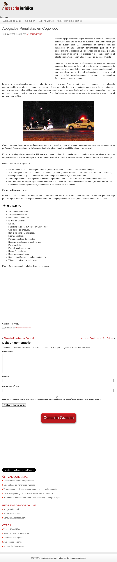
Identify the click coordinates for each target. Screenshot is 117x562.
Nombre (6, 377)
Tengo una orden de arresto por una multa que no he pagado (30, 489)
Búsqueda (30, 21)
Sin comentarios (34, 34)
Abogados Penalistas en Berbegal (19, 338)
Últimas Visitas (46, 21)
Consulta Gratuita (58, 417)
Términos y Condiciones (69, 21)
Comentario (7, 351)
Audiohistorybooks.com (14, 546)
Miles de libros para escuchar (16, 533)
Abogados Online (12, 21)
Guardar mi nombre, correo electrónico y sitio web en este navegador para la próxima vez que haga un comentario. (52, 399)
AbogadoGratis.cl (11, 509)
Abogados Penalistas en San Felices (96, 338)
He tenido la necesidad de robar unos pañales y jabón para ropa (32, 498)
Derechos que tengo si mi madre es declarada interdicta (28, 493)
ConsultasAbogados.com (15, 518)
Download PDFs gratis (13, 538)
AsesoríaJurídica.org (47, 558)
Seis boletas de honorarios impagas (19, 485)
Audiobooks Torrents (13, 542)
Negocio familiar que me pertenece (19, 481)
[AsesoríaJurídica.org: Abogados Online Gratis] (17, 10)
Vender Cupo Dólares (13, 529)
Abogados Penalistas (23, 328)
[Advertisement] (28, 58)
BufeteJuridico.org (12, 513)
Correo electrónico (11, 386)
